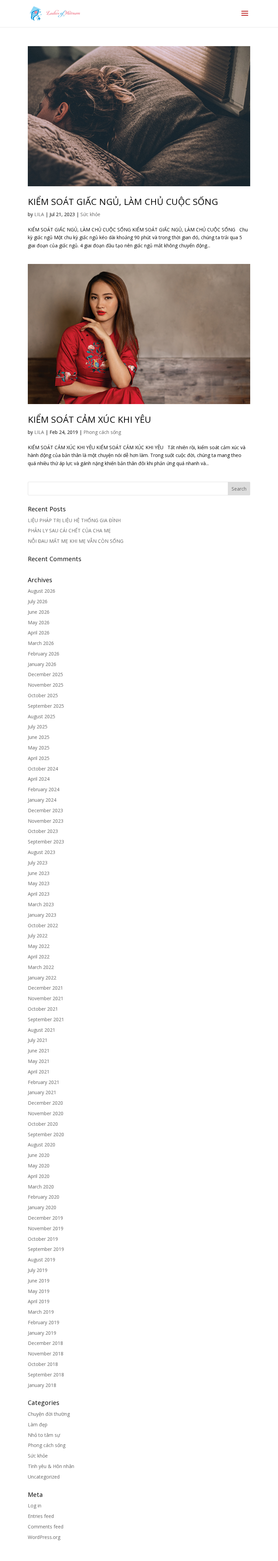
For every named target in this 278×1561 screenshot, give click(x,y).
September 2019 (46, 1249)
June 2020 (38, 1155)
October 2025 (43, 695)
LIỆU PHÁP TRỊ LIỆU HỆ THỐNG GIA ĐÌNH (74, 520)
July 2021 (37, 1040)
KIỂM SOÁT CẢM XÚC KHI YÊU (89, 419)
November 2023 (45, 821)
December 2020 (45, 1103)
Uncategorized (44, 1476)
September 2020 (46, 1134)
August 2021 (41, 1030)
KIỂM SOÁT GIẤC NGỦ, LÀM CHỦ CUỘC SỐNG (123, 201)
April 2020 (38, 1176)
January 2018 (42, 1385)
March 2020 (41, 1186)
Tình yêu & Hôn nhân (51, 1466)
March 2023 (41, 904)
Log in (34, 1505)
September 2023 (46, 841)
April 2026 (38, 632)
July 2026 (37, 601)
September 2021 (46, 1019)
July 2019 (37, 1270)
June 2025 (38, 737)
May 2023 (38, 883)
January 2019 (42, 1333)
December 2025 (45, 674)
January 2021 (42, 1092)
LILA (39, 214)
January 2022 (42, 977)
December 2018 (45, 1343)
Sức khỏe (90, 214)
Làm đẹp (37, 1424)
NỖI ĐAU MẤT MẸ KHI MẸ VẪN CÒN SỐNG (75, 541)
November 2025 (45, 685)
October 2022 (43, 925)
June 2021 (38, 1050)
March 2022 (41, 967)
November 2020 (45, 1113)
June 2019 (38, 1280)
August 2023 (41, 852)
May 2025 (38, 747)
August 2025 (41, 716)
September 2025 (46, 706)
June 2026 (38, 612)
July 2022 (37, 935)
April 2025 (38, 758)
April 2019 (38, 1301)
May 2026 (38, 622)
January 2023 (42, 915)
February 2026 (43, 653)
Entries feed (41, 1516)
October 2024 (43, 768)
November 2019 (45, 1228)
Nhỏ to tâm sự (44, 1435)
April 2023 (38, 894)
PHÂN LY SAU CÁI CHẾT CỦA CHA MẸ (69, 530)
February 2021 (43, 1082)
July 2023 (37, 862)
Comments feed (45, 1526)
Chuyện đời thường (49, 1414)
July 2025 (37, 726)
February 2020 (43, 1197)
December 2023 (45, 810)
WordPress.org (44, 1537)
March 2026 (41, 643)
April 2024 (38, 779)
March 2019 (41, 1312)
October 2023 (43, 831)
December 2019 (45, 1218)
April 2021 (38, 1071)
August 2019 (41, 1259)
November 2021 (45, 998)
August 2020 (41, 1144)
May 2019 (38, 1291)
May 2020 (38, 1165)
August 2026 (41, 591)
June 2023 (38, 873)
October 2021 (43, 1009)
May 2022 (38, 946)
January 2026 (42, 664)
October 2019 (43, 1239)
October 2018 (43, 1364)
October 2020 (43, 1124)
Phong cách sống (102, 432)
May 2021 (38, 1061)
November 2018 (45, 1353)
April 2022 (38, 956)
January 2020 (42, 1207)
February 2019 (43, 1322)
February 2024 (43, 789)
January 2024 (42, 800)
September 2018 (46, 1374)
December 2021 (45, 988)
